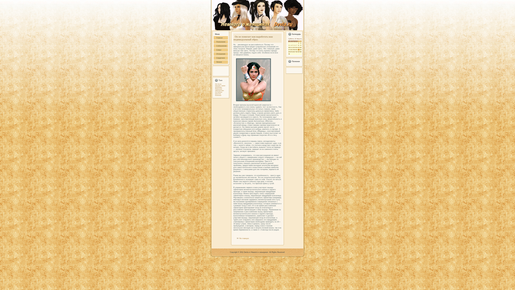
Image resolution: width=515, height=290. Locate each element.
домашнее (218, 89)
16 (300, 47)
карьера (217, 85)
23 (300, 49)
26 (293, 51)
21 (296, 49)
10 (289, 47)
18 (291, 49)
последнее (218, 92)
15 (298, 47)
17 (289, 49)
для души (218, 84)
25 (291, 51)
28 (296, 51)
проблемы (218, 87)
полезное (218, 95)
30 (300, 51)
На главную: (244, 238)
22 (298, 49)
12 (293, 47)
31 (289, 54)
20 (295, 49)
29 (298, 51)
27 (295, 51)
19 (293, 49)
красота (218, 94)
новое (223, 85)
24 (289, 51)
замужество (219, 90)
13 (295, 47)
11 (291, 47)
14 (296, 47)
